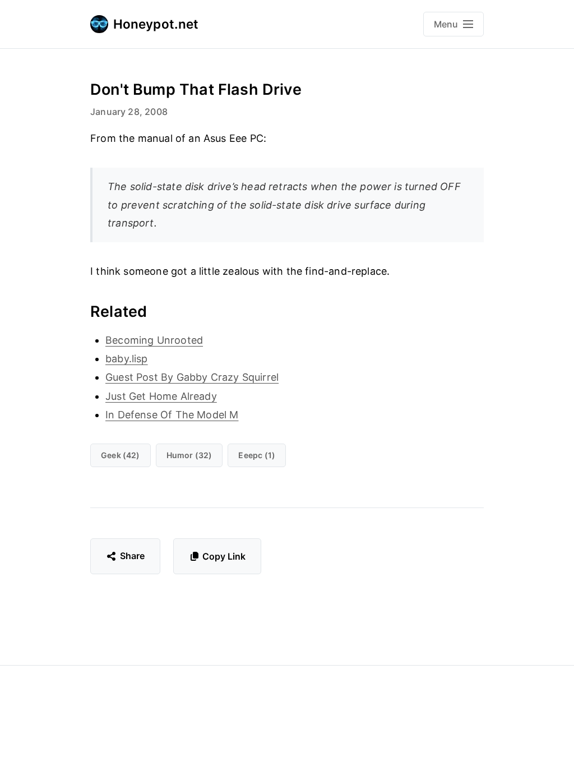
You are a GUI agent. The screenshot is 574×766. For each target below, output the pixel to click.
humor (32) (189, 455)
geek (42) (120, 455)
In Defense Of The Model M (172, 415)
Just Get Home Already (161, 396)
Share (132, 555)
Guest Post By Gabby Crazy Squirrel (192, 377)
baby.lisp (126, 358)
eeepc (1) (256, 455)
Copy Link (224, 556)
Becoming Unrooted (154, 340)
